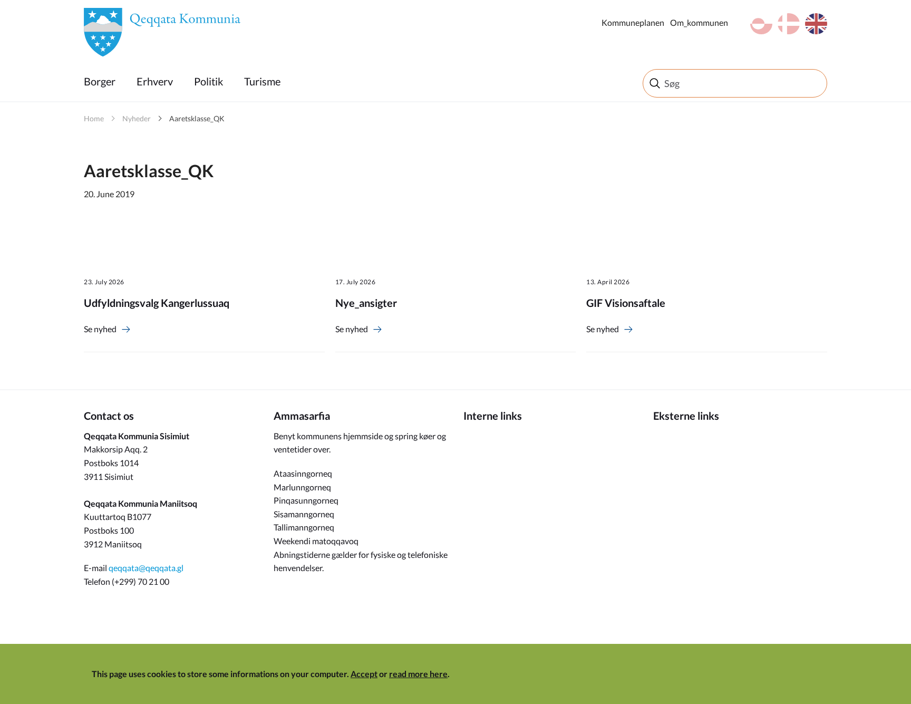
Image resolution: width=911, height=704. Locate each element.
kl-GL (761, 23)
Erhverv (155, 81)
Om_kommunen (699, 22)
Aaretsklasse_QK (197, 118)
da (789, 23)
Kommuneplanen (633, 22)
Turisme (262, 81)
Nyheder (136, 118)
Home (94, 118)
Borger (99, 81)
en (816, 23)
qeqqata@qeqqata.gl (146, 568)
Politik (208, 81)
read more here (418, 674)
